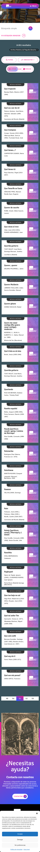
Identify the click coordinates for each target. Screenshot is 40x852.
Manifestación (9, 59)
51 (20, 698)
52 (27, 698)
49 (7, 698)
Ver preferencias (20, 845)
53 (33, 698)
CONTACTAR (18, 796)
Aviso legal (26, 849)
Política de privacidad (16, 849)
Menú (34, 6)
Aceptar (20, 834)
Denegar (20, 839)
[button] (37, 813)
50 (13, 698)
